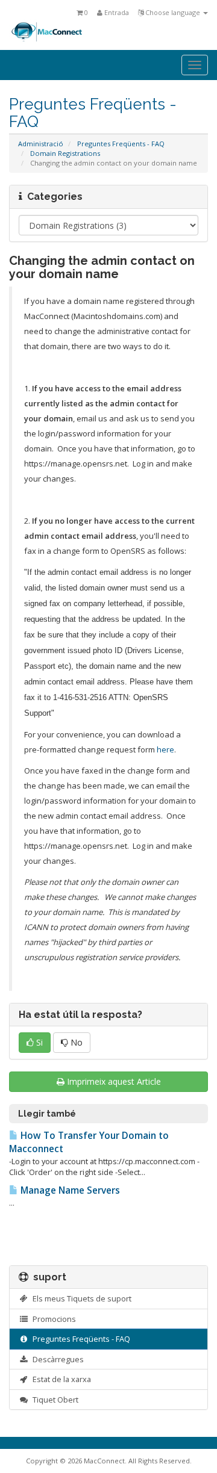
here (165, 749)
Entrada (115, 12)
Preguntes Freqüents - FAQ (121, 143)
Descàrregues (56, 1359)
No (75, 1042)
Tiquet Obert (53, 1399)
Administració (40, 143)
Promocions (52, 1318)
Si (38, 1042)
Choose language (172, 12)
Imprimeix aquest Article (114, 1081)
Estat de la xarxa (60, 1379)
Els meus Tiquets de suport (80, 1298)
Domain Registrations (65, 153)
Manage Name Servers (69, 1190)
